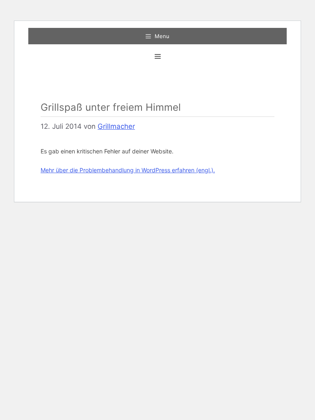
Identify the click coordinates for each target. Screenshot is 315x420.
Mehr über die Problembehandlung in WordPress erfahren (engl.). (128, 170)
